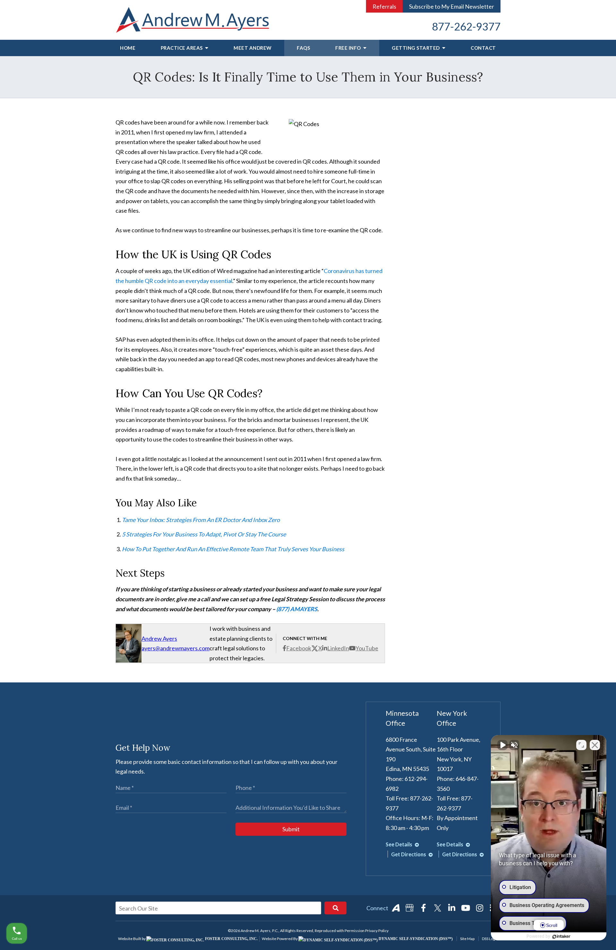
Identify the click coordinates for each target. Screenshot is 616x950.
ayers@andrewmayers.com (175, 648)
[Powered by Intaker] (561, 936)
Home (127, 48)
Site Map (467, 938)
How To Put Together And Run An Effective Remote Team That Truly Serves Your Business (233, 548)
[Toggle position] (581, 745)
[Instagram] (479, 908)
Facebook (298, 648)
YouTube (366, 648)
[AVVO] (395, 908)
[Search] (335, 908)
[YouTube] (465, 908)
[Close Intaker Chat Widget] (595, 745)
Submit (291, 829)
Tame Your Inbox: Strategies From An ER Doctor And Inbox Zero (201, 519)
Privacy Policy (377, 930)
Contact (483, 48)
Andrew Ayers (159, 638)
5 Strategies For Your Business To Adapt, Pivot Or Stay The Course (204, 534)
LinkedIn (338, 648)
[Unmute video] (502, 745)
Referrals (384, 6)
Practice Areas (182, 48)
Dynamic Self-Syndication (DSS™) (415, 939)
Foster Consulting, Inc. (231, 939)
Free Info (348, 48)
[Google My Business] (409, 908)
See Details (399, 844)
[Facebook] (423, 908)
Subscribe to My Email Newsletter (451, 6)
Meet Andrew (253, 48)
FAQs (303, 48)
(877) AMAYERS (296, 608)
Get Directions (409, 854)
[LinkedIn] (451, 908)
